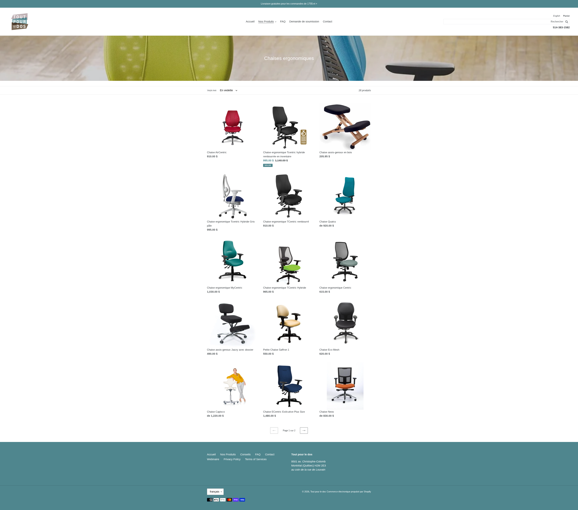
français (214, 491)
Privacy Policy (232, 459)
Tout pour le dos (318, 491)
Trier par (211, 91)
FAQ (258, 454)
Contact (269, 454)
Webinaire (213, 459)
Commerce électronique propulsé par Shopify (349, 491)
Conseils (245, 454)
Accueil (211, 454)
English (556, 16)
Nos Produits (228, 454)
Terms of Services (256, 459)
